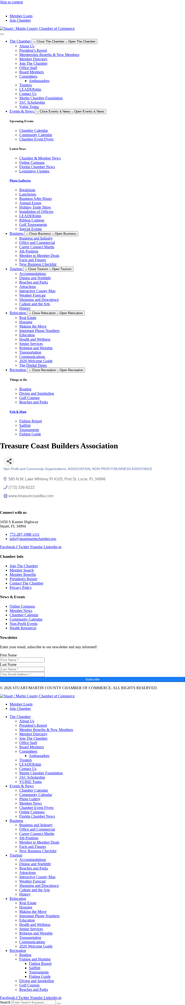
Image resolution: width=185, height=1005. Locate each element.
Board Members (31, 72)
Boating (25, 955)
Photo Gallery (29, 799)
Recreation (18, 950)
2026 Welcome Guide (36, 361)
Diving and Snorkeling (36, 981)
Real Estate (27, 318)
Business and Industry (36, 238)
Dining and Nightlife (35, 278)
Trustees (25, 85)
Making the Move (32, 326)
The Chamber (20, 717)
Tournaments (39, 972)
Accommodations (32, 274)
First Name (8, 655)
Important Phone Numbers (39, 331)
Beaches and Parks (33, 282)
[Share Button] (9, 461)
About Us (26, 46)
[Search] (59, 1003)
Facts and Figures (32, 260)
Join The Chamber (33, 63)
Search (5, 1002)
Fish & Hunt (18, 411)
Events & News (22, 786)
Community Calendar (35, 795)
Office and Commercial (37, 243)
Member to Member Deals (39, 256)
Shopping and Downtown (39, 300)
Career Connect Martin (36, 247)
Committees (28, 76)
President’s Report (33, 50)
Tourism (16, 855)
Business (16, 821)
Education (27, 335)
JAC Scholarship (32, 102)
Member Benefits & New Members (46, 730)
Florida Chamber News (37, 816)
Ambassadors (39, 81)
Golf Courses (29, 985)
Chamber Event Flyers (36, 808)
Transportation (30, 352)
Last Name (8, 664)
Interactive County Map (37, 291)
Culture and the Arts (34, 304)
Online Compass (32, 812)
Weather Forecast (32, 295)
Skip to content (11, 2)
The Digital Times (33, 365)
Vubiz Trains (29, 107)
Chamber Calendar (33, 790)
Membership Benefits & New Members (49, 55)
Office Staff (28, 68)
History (25, 308)
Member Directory (33, 59)
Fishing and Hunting (35, 959)
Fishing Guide (40, 976)
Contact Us (27, 94)
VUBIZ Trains (30, 782)
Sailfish (34, 968)
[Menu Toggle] (2, 34)
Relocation (18, 899)
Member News (30, 803)
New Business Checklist (37, 264)
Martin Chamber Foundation (41, 98)
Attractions (27, 287)
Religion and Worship (36, 348)
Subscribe (92, 679)
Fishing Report (40, 963)
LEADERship (30, 89)
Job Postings (28, 251)
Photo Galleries (20, 180)
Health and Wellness (34, 339)
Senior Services (31, 344)
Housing (25, 322)
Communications (32, 357)
